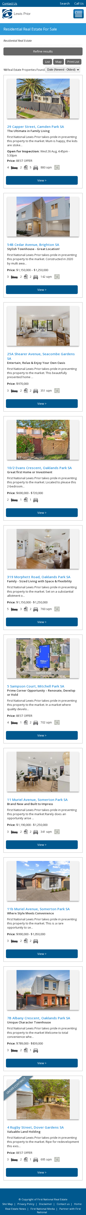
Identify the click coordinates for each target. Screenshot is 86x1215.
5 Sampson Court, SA (35, 686)
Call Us (79, 3)
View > (42, 180)
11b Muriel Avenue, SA (38, 909)
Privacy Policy (25, 1204)
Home (78, 1204)
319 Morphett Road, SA (38, 577)
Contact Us (9, 3)
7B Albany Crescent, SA (38, 1018)
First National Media (43, 1208)
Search (65, 3)
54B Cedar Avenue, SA (33, 244)
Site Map (7, 1204)
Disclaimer (45, 1204)
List (47, 62)
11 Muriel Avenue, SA (37, 799)
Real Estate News (15, 1208)
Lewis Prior (22, 14)
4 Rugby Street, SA (35, 1127)
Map (58, 62)
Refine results (43, 51)
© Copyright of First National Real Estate (43, 1199)
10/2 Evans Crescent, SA (39, 467)
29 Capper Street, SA (35, 126)
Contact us (63, 1204)
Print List (73, 62)
